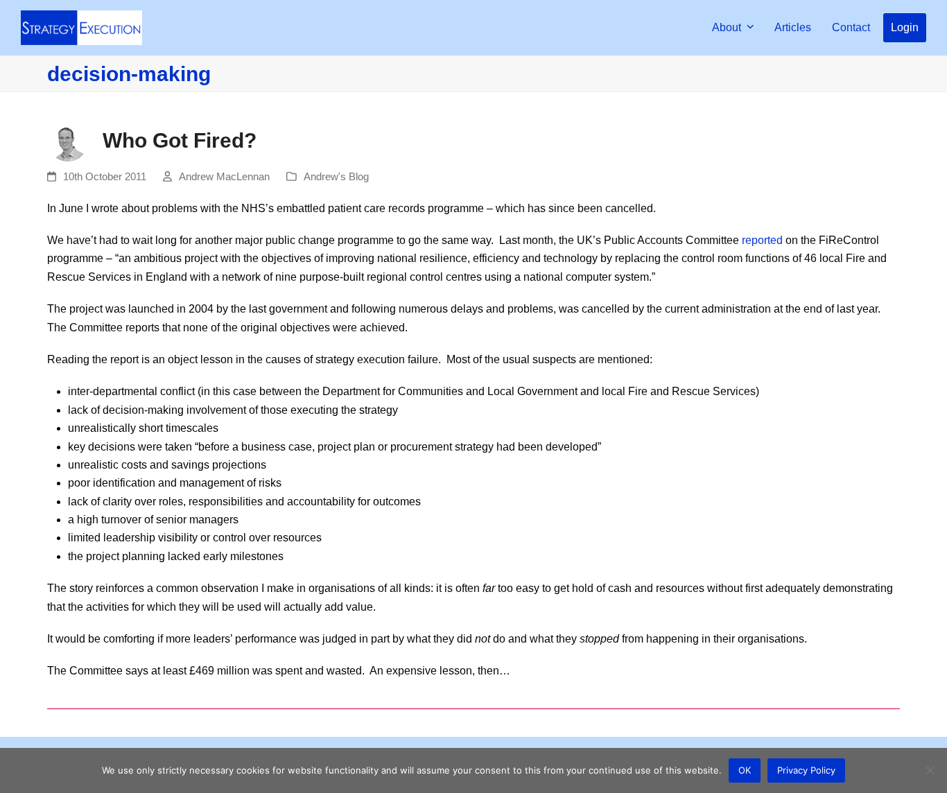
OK (744, 770)
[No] (930, 770)
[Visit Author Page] (68, 140)
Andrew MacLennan (224, 176)
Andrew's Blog (336, 176)
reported (762, 240)
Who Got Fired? (180, 140)
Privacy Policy (806, 770)
